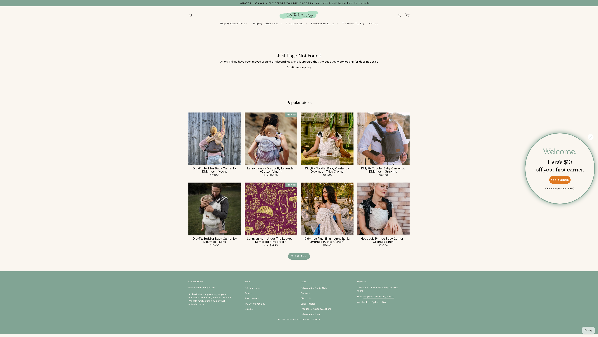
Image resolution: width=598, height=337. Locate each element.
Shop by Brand (295, 23)
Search (248, 293)
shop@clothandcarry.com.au (378, 296)
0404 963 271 (373, 287)
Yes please (560, 180)
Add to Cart (214, 161)
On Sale (373, 23)
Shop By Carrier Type (233, 23)
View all (299, 256)
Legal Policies (308, 303)
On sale (249, 308)
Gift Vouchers (252, 288)
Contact (305, 293)
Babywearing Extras (323, 23)
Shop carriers (252, 298)
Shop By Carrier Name (266, 23)
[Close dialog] (590, 137)
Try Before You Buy (353, 23)
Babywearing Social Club (314, 288)
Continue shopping (299, 67)
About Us (306, 298)
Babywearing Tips (310, 314)
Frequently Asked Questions (316, 308)
